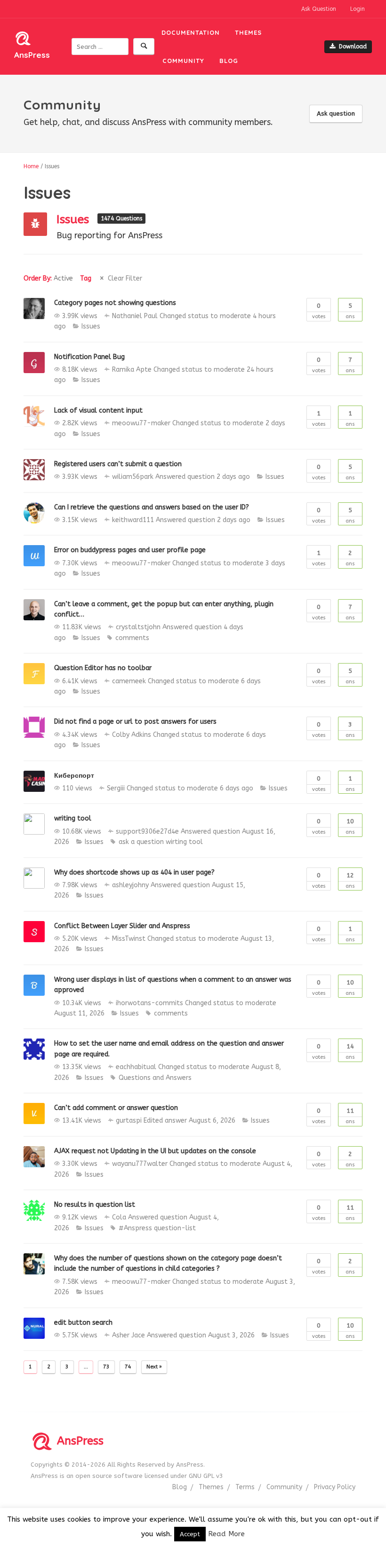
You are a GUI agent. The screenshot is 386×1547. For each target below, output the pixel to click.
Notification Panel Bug (89, 357)
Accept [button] (190, 1534)
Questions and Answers (155, 1078)
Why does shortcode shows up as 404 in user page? (134, 872)
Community (183, 60)
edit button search (83, 1323)
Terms (245, 1487)
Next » (154, 1367)
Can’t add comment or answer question (116, 1108)
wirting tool (184, 842)
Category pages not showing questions (115, 303)
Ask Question (318, 9)
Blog (228, 60)
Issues (74, 219)
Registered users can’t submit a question (118, 464)
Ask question (336, 113)
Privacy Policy (334, 1487)
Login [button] (357, 9)
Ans (350, 311)
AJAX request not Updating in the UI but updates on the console (155, 1151)
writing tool (72, 818)
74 (128, 1367)
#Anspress (135, 1228)
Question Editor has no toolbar (103, 668)
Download (353, 46)
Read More (226, 1534)
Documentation (190, 32)
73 (106, 1367)
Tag (85, 278)
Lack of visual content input (98, 410)
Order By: (48, 278)
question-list (175, 1228)
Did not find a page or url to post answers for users (135, 722)
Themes (248, 32)
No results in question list (94, 1205)
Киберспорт (74, 776)
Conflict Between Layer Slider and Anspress (122, 926)
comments (132, 638)
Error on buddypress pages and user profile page (130, 550)
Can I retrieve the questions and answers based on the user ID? (151, 507)
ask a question (141, 842)
